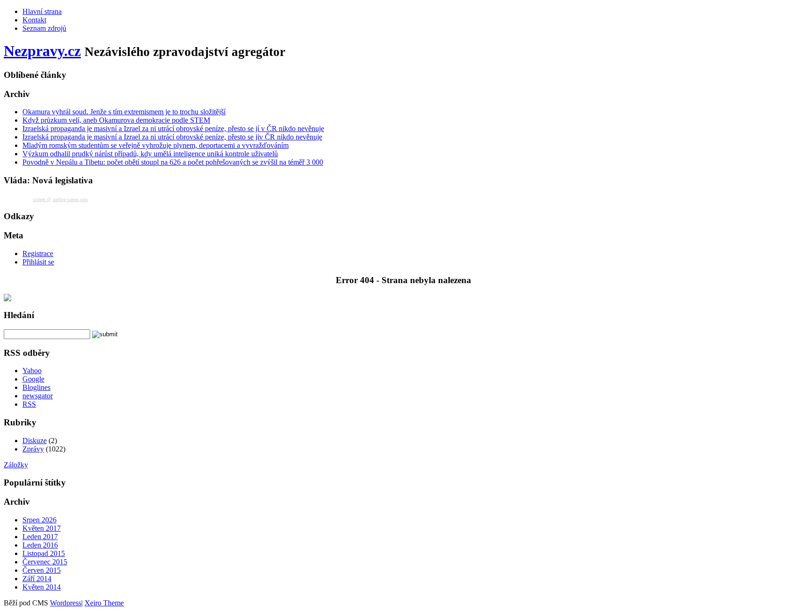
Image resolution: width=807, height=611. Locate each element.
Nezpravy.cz (42, 50)
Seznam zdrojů (44, 28)
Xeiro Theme (104, 603)
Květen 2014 (41, 587)
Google (33, 379)
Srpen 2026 (39, 520)
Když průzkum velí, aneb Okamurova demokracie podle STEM (116, 120)
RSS (29, 404)
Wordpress (65, 603)
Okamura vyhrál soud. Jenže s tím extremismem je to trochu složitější (124, 112)
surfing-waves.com (70, 199)
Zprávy (33, 449)
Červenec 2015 (44, 562)
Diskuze (34, 440)
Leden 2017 (40, 537)
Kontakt (34, 20)
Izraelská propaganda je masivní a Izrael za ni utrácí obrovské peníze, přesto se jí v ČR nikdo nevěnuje (173, 128)
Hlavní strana (42, 11)
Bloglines (36, 387)
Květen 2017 (41, 528)
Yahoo (32, 371)
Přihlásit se (38, 262)
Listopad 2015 (43, 553)
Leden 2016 (40, 545)
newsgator (37, 396)
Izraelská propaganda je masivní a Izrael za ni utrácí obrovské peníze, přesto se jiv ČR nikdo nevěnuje (172, 137)
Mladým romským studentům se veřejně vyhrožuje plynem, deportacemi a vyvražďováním (155, 145)
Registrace (37, 253)
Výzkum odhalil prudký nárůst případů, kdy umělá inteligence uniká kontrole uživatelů (150, 154)
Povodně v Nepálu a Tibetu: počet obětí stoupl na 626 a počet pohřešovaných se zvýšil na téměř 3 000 (172, 162)
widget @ (42, 199)
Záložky (16, 465)
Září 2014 (36, 579)
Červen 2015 (41, 570)
